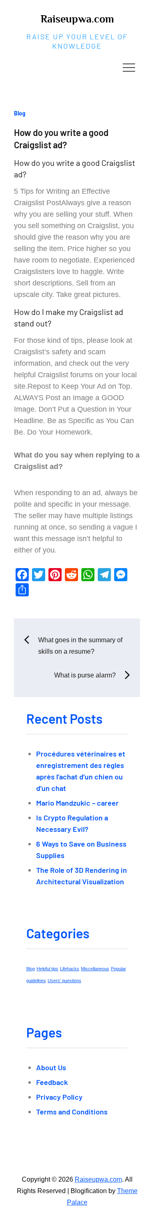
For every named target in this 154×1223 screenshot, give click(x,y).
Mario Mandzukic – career (77, 802)
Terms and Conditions (72, 1111)
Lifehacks (69, 968)
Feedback (52, 1082)
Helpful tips (47, 968)
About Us (51, 1067)
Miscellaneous (95, 968)
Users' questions (64, 980)
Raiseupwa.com (77, 19)
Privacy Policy (59, 1096)
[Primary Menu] (129, 67)
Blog (19, 113)
